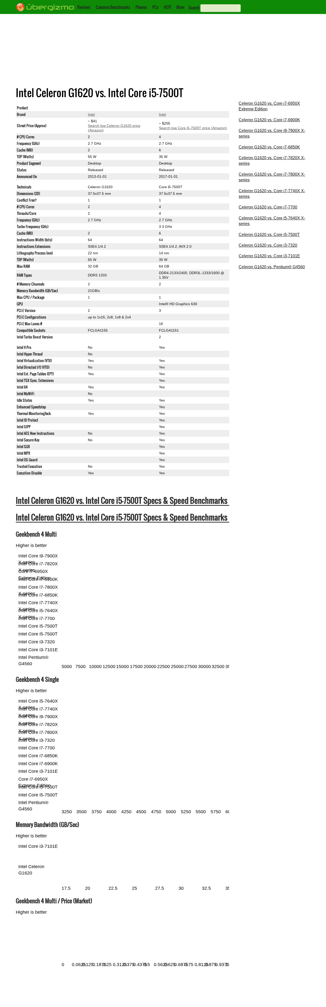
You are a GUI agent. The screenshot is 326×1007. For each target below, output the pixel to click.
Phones (141, 7)
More (180, 7)
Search (193, 8)
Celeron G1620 (100, 108)
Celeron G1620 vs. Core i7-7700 (268, 207)
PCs (155, 7)
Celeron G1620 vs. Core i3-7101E (269, 256)
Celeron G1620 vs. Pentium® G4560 (272, 267)
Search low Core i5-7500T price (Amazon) (193, 128)
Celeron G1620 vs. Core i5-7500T (269, 234)
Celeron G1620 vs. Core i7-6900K (269, 120)
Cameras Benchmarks (113, 7)
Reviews (83, 7)
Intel (91, 114)
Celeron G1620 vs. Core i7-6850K (269, 147)
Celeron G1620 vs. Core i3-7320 (268, 245)
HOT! (167, 7)
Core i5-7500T (170, 108)
